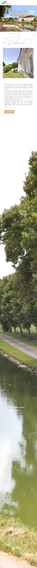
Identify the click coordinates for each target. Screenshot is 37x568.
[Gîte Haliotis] (6, 2)
